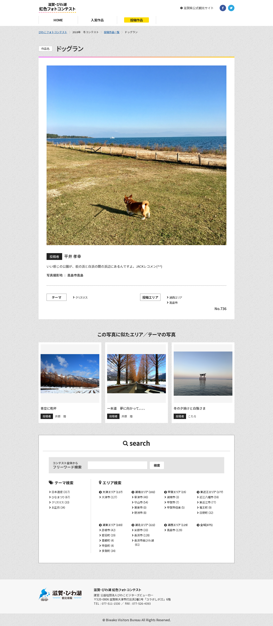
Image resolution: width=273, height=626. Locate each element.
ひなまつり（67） (61, 497)
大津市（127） (110, 497)
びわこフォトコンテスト (53, 32)
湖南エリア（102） (145, 492)
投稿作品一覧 (112, 32)
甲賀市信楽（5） (176, 507)
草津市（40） (141, 497)
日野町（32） (206, 513)
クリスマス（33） (61, 502)
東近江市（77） (208, 502)
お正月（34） (59, 507)
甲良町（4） (108, 546)
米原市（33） (141, 530)
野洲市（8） (140, 513)
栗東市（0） (140, 507)
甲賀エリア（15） (177, 492)
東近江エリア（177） (212, 492)
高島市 (173, 303)
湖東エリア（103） (113, 525)
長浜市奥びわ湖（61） (144, 542)
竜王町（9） (205, 507)
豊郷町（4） (108, 540)
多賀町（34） (109, 551)
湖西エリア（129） (178, 525)
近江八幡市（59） (209, 497)
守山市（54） (141, 502)
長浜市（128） (142, 535)
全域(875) (206, 525)
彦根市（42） (109, 530)
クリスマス (81, 297)
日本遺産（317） (61, 492)
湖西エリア (175, 297)
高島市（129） (175, 530)
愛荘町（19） (109, 535)
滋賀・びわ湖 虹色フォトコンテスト (117, 589)
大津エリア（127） (113, 492)
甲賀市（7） (173, 502)
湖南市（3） (173, 497)
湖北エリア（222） (145, 525)
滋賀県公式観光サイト (199, 8)
